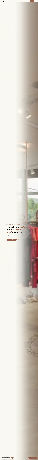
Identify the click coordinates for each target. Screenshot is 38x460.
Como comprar (10, 1)
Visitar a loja (20, 239)
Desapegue (16, 1)
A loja (14, 1)
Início (7, 1)
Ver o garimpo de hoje (11, 239)
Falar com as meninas (32, 1)
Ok (12, 457)
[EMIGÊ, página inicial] (3, 1)
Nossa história (21, 1)
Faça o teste (25, 1)
